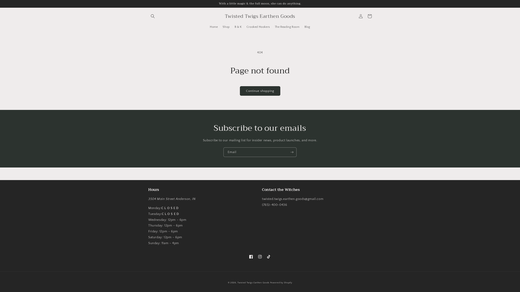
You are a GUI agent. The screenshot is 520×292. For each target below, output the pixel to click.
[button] (152, 16)
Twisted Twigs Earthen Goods (253, 282)
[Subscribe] (291, 152)
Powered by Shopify (281, 282)
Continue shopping (260, 91)
